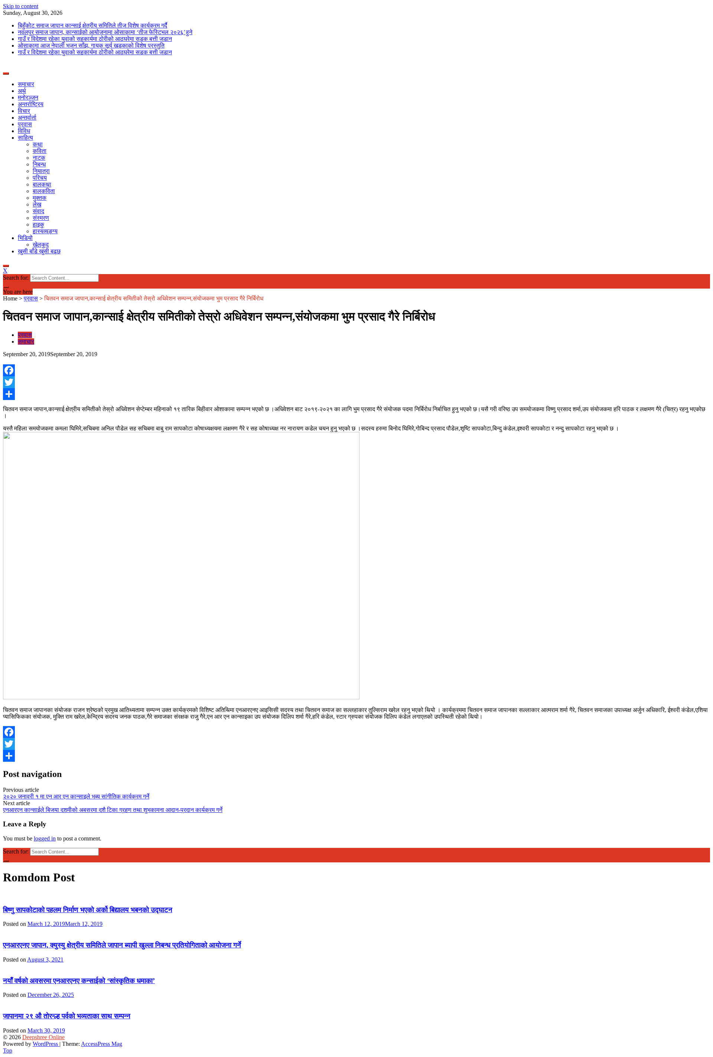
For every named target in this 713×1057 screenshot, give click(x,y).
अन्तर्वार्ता (27, 117)
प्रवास (25, 124)
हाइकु (38, 224)
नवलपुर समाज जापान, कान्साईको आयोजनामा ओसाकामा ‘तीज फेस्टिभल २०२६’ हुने (105, 32)
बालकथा (42, 184)
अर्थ (22, 91)
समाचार (26, 84)
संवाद (38, 211)
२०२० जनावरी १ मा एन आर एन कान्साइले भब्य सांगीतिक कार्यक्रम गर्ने (76, 796)
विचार (24, 111)
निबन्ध (39, 164)
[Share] (356, 394)
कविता (39, 151)
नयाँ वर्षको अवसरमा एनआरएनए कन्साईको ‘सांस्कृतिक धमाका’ (79, 981)
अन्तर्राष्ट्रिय (30, 104)
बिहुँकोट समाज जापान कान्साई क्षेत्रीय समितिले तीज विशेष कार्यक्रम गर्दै (92, 25)
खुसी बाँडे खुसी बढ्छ (39, 251)
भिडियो (25, 238)
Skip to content (20, 6)
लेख (37, 204)
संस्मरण (41, 218)
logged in (45, 838)
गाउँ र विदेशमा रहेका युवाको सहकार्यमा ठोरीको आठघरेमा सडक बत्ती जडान (95, 39)
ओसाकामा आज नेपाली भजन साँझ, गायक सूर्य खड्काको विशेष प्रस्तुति (91, 45)
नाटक (39, 158)
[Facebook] (356, 370)
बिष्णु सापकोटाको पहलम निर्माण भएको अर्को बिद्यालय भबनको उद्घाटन (87, 910)
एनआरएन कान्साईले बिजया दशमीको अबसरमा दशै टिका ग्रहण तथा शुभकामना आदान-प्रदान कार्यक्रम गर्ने (112, 810)
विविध (24, 131)
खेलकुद (41, 244)
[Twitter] (356, 382)
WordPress (46, 1044)
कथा (38, 144)
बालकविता (44, 191)
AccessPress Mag (101, 1044)
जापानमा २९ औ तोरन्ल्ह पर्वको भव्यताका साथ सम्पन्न (66, 1016)
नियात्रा (41, 171)
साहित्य (25, 137)
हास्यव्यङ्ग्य (45, 231)
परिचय (40, 178)
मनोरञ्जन (28, 97)
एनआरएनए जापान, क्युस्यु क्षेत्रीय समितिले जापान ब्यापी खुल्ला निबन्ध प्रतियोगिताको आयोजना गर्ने (122, 945)
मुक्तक (39, 198)
